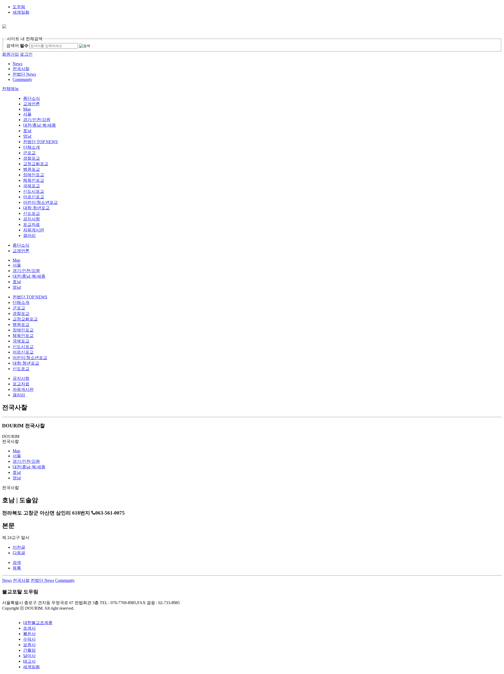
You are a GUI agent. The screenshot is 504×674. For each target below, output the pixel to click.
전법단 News (42, 580)
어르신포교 (33, 197)
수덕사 (29, 639)
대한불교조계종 (37, 622)
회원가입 (10, 54)
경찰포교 (31, 158)
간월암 (29, 650)
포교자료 (31, 224)
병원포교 (31, 169)
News (7, 580)
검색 (17, 562)
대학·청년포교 (36, 208)
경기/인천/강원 (36, 119)
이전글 (19, 547)
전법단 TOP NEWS (40, 141)
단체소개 (31, 147)
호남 (27, 130)
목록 (17, 568)
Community (65, 580)
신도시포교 (33, 191)
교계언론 (31, 104)
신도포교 (31, 213)
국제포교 (31, 186)
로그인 (26, 54)
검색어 (17, 45)
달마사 (29, 656)
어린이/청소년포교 (40, 202)
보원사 (29, 644)
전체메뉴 (10, 88)
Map (27, 109)
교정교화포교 (35, 164)
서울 (27, 114)
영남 (27, 136)
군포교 (29, 153)
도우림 (19, 6)
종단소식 (31, 98)
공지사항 (31, 219)
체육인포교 (33, 180)
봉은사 (29, 633)
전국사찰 (21, 580)
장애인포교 (33, 175)
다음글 (19, 553)
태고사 (29, 661)
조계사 (29, 628)
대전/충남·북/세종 (39, 125)
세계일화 (21, 12)
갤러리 (29, 235)
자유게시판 (33, 230)
